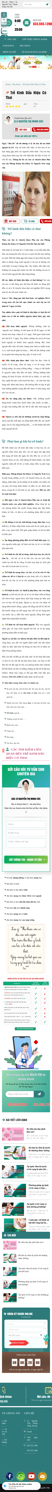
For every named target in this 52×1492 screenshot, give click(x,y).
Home (8, 84)
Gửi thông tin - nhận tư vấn (25, 859)
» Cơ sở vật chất (4, 1431)
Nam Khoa (8, 46)
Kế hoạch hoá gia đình (34, 52)
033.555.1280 (42, 23)
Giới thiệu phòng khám (34, 39)
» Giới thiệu (4, 1422)
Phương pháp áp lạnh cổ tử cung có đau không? (39, 1188)
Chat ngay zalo (32, 1438)
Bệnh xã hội (9, 52)
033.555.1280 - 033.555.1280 (32, 1448)
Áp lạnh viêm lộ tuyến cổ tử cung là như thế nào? (37, 1169)
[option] (26, 62)
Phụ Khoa (25, 46)
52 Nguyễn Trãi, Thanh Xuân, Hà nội (32, 1423)
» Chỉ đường (4, 1441)
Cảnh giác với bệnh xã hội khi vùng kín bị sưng (39, 1223)
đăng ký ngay (18, 1343)
